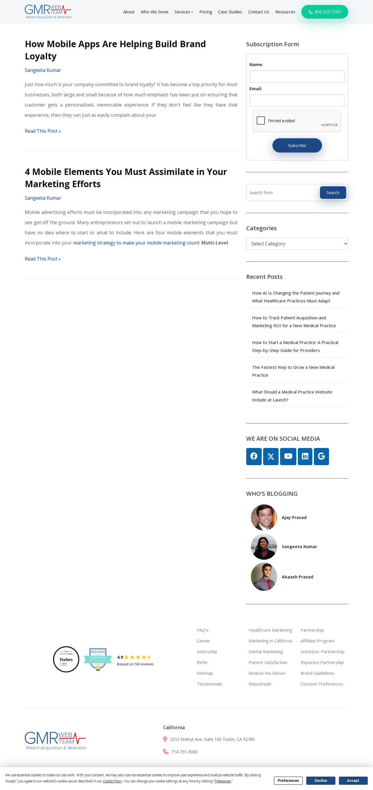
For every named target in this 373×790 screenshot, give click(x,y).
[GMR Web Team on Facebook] (254, 456)
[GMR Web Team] (48, 11)
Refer (202, 662)
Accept (353, 781)
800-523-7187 (327, 12)
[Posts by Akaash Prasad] (264, 576)
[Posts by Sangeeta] (264, 546)
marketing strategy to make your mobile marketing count (136, 243)
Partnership (312, 630)
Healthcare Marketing (270, 630)
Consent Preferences (321, 684)
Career (203, 641)
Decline (321, 781)
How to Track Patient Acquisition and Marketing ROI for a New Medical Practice (294, 321)
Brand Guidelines (317, 673)
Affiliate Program (317, 641)
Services (183, 12)
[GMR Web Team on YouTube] (288, 456)
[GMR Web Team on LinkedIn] (305, 456)
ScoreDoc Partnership (322, 651)
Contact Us (258, 12)
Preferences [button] (222, 781)
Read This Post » (43, 131)
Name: (256, 64)
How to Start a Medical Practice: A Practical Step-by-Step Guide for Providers (295, 346)
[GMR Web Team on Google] (321, 456)
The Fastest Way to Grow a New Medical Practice (293, 371)
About (129, 12)
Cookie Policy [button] (112, 781)
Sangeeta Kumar (43, 70)
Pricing (205, 12)
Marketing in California (270, 641)
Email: (255, 88)
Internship (207, 651)
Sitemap (205, 673)
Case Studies (230, 12)
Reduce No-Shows (267, 673)
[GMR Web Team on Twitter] (271, 456)
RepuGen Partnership (322, 662)
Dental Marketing (266, 651)
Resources (285, 12)
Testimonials (209, 684)
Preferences (288, 781)
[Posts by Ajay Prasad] (264, 517)
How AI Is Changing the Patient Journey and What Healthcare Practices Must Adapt (295, 297)
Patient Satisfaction (268, 662)
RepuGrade (260, 684)
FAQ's (202, 630)
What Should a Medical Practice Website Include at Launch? (292, 396)
